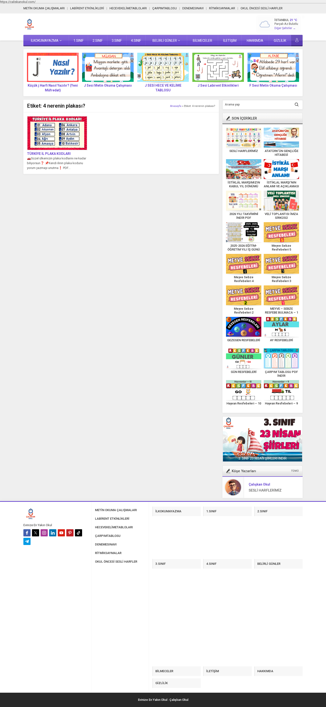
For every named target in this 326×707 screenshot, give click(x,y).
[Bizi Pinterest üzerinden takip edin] (70, 532)
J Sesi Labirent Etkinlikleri (218, 85)
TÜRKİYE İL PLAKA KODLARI (49, 154)
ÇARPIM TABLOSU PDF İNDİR (281, 373)
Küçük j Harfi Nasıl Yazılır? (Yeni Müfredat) (53, 88)
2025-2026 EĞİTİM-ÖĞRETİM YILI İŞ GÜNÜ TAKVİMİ (243, 249)
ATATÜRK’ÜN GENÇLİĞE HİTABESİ (281, 153)
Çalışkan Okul (259, 484)
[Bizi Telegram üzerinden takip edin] (27, 541)
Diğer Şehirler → (285, 28)
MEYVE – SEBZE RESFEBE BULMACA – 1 (281, 310)
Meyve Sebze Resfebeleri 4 (243, 279)
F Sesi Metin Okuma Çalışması (273, 85)
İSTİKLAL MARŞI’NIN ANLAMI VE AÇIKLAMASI (281, 184)
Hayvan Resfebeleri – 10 (243, 403)
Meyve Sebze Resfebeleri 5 (281, 247)
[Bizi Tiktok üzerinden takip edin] (78, 532)
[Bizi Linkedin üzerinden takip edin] (52, 532)
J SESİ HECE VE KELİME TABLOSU (163, 88)
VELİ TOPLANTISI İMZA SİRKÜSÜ (281, 216)
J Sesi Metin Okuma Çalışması (108, 85)
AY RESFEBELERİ (281, 340)
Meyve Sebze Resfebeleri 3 (281, 279)
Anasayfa (175, 106)
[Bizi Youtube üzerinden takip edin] (61, 532)
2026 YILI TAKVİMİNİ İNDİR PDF (243, 216)
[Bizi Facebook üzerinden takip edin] (27, 532)
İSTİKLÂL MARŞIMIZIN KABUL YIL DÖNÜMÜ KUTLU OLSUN (244, 186)
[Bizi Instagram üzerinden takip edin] (44, 532)
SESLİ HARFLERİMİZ (243, 151)
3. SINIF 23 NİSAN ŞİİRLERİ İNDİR (262, 458)
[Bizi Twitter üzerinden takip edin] (35, 532)
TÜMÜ (295, 470)
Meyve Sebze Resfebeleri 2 (243, 310)
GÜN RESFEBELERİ (244, 372)
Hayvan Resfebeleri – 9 (281, 403)
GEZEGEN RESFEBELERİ (243, 340)
